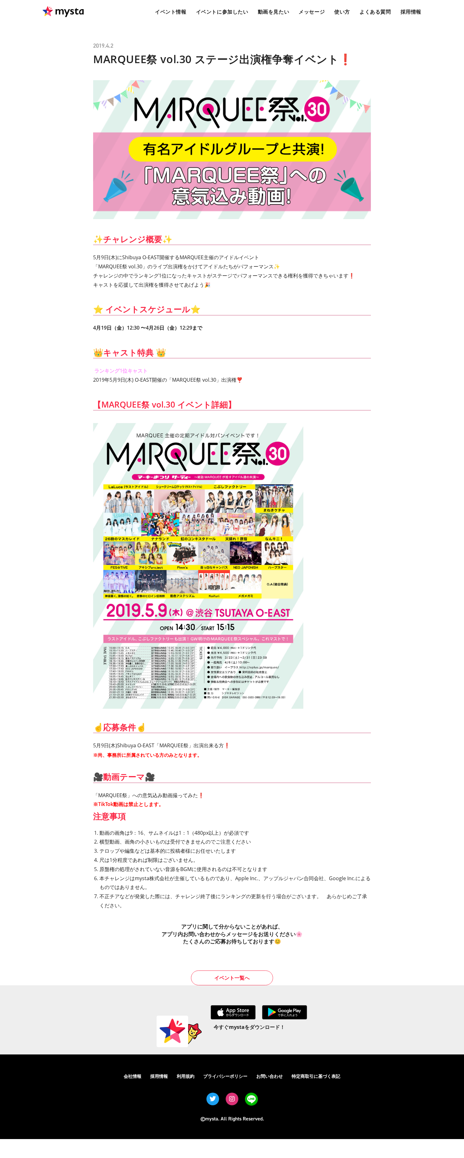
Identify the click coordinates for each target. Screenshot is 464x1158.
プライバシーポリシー (225, 1076)
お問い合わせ (269, 1076)
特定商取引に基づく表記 (316, 1076)
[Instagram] (232, 1099)
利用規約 (185, 1076)
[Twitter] (212, 1099)
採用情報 (159, 1076)
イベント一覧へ (232, 977)
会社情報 (132, 1076)
